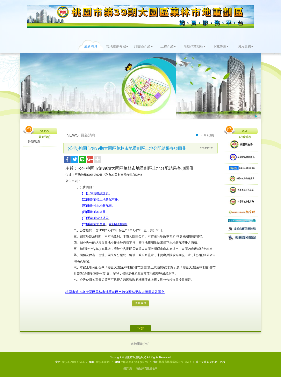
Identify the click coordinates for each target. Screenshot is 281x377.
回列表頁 (140, 303)
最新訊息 (34, 141)
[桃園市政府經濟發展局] (241, 179)
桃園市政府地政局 (140, 16)
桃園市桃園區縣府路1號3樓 (175, 361)
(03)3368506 (102, 361)
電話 (57, 361)
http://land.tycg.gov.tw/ (134, 361)
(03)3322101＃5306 (73, 361)
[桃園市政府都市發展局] (241, 168)
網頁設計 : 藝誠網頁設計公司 (140, 368)
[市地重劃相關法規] (241, 229)
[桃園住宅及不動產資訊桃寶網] (241, 212)
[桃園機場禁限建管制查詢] (241, 221)
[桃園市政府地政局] (241, 158)
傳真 (91, 361)
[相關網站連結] (241, 238)
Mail (117, 361)
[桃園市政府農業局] (241, 202)
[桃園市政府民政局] (241, 190)
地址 (155, 361)
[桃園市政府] (241, 144)
